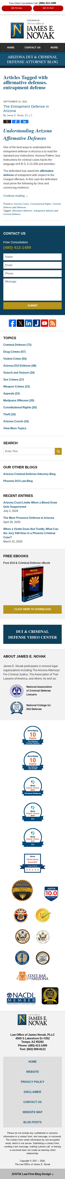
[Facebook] (12, 323)
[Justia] (36, 323)
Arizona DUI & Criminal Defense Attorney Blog (32, 29)
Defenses (21, 207)
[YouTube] (44, 323)
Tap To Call (16, 8)
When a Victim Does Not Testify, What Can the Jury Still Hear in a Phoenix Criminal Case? (30, 533)
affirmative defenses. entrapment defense (33, 210)
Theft (9, 414)
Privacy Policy (32, 1081)
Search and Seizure (18, 372)
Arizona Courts (21, 204)
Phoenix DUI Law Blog (18, 480)
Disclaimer (32, 1091)
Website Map (32, 1112)
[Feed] (52, 323)
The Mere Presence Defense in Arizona (28, 517)
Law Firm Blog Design (31, 1174)
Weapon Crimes (16, 386)
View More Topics (14, 428)
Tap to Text (48, 8)
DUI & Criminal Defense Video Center (32, 634)
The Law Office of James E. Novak (32, 1164)
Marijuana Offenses (18, 400)
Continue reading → (15, 195)
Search (58, 451)
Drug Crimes (14, 351)
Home (10, 47)
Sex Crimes (13, 379)
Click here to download (32, 609)
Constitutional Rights (40, 204)
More (54, 47)
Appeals (11, 393)
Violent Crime (15, 358)
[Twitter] (20, 323)
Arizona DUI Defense (19, 365)
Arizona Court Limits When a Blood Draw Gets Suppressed (30, 504)
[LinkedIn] (28, 323)
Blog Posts (32, 1122)
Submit (33, 305)
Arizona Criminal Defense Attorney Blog (29, 474)
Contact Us (32, 47)
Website (32, 1071)
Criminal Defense (11, 214)
